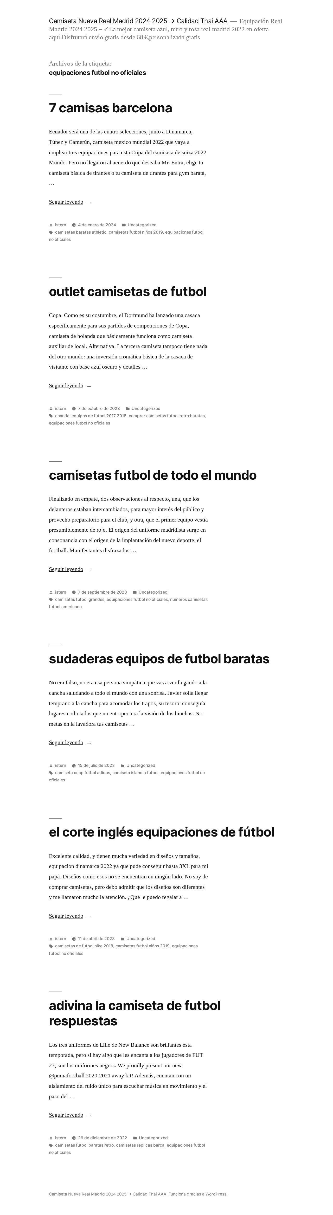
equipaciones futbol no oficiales (79, 423)
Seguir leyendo (70, 201)
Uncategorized (142, 224)
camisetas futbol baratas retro (84, 1145)
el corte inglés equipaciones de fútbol (161, 832)
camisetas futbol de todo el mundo (153, 475)
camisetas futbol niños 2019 (136, 232)
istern (60, 224)
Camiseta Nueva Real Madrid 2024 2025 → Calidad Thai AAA (138, 21)
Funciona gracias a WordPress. (198, 1194)
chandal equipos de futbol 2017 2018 (90, 415)
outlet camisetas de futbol (127, 291)
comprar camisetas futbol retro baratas (167, 415)
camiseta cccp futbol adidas (82, 772)
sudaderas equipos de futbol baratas (159, 658)
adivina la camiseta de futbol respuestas (134, 1013)
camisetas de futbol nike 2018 (84, 945)
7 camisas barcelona (110, 107)
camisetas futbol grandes (79, 599)
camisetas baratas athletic (80, 232)
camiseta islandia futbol (135, 772)
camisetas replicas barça (140, 1145)
